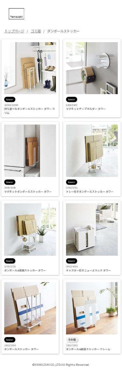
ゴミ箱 (36, 30)
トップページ (14, 30)
